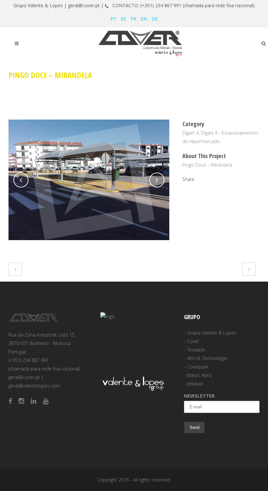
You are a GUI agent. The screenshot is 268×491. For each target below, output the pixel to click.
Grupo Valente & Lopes (211, 333)
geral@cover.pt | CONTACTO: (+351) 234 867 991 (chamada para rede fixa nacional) (161, 5)
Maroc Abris (199, 375)
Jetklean (195, 384)
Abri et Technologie (207, 358)
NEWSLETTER (199, 396)
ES (123, 19)
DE (155, 19)
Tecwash (196, 350)
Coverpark (198, 367)
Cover (193, 341)
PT (113, 19)
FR (133, 19)
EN (144, 19)
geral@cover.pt (24, 377)
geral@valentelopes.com (34, 386)
